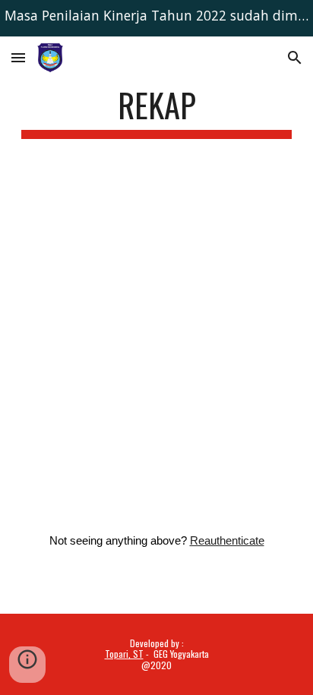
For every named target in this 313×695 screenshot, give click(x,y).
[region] (156, 18)
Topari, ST (124, 653)
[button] (18, 57)
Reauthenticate (227, 541)
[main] (156, 112)
